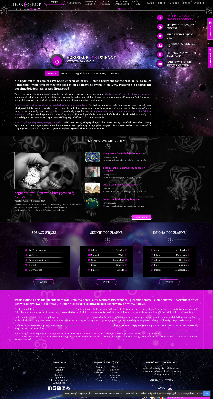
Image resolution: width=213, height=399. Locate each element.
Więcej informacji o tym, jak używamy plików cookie (175, 393)
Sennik (161, 3)
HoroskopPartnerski (122, 2)
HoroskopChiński (106, 2)
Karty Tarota (35, 270)
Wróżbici (199, 3)
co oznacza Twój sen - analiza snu (182, 54)
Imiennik (174, 3)
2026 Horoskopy (37, 250)
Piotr (156, 265)
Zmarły (120, 265)
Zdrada (120, 270)
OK (206, 393)
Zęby (93, 260)
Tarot (150, 3)
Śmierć (95, 270)
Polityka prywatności (59, 380)
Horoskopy (74, 3)
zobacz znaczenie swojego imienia (179, 64)
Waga (114, 367)
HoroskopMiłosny (90, 2)
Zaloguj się (126, 9)
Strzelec (114, 372)
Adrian (157, 260)
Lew (99, 377)
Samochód (118, 260)
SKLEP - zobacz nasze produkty (180, 17)
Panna (98, 380)
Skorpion (114, 369)
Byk (99, 369)
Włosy (94, 250)
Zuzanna (182, 265)
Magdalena (181, 270)
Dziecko (120, 250)
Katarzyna (181, 255)
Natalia (183, 260)
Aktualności (59, 383)
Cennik (186, 3)
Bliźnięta (98, 372)
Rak (99, 375)
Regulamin (59, 377)
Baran (99, 367)
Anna (156, 250)
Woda (121, 255)
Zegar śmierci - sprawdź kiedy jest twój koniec (44, 194)
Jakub (157, 255)
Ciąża (94, 265)
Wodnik (114, 377)
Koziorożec (114, 375)
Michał (157, 270)
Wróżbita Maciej (21, 201)
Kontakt (59, 375)
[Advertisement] (82, 33)
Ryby (114, 380)
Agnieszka (181, 250)
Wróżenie (33, 255)
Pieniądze (96, 255)
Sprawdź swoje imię (38, 260)
